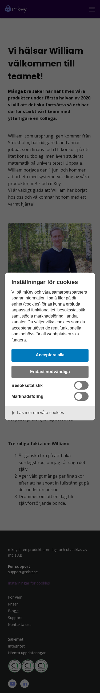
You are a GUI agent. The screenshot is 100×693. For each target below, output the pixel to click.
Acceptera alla (50, 354)
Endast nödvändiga (50, 371)
